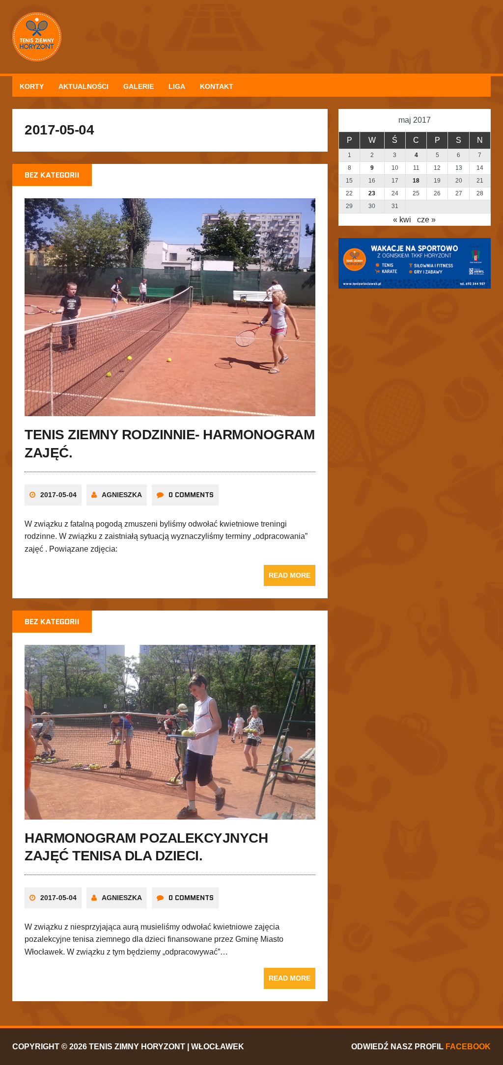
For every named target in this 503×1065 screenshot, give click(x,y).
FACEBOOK (468, 1046)
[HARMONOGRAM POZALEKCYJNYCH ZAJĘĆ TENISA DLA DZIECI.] (170, 813)
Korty (32, 86)
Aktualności (83, 86)
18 (416, 180)
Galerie (138, 86)
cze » (426, 219)
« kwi (402, 219)
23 (371, 193)
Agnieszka (122, 495)
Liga (176, 86)
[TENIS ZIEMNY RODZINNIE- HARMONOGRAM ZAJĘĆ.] (170, 410)
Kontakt (216, 86)
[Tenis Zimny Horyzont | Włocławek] (251, 36)
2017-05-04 (58, 495)
